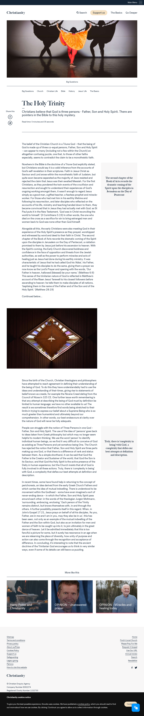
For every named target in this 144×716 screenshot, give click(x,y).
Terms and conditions (16, 640)
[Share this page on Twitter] (10, 124)
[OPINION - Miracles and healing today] (116, 596)
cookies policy (84, 704)
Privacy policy (12, 643)
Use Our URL (131, 650)
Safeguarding (12, 657)
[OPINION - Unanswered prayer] (72, 596)
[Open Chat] (136, 708)
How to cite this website (17, 667)
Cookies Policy (13, 650)
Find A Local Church (128, 640)
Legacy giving (12, 660)
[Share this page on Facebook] (10, 118)
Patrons (10, 664)
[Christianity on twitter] (136, 667)
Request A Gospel (129, 647)
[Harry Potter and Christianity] (27, 596)
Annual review (131, 654)
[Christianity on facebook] (132, 667)
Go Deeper (131, 12)
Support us (99, 12)
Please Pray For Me (129, 643)
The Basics (116, 12)
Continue (131, 704)
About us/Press (13, 647)
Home (134, 637)
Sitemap (10, 637)
